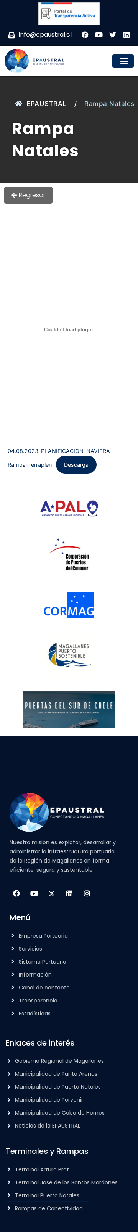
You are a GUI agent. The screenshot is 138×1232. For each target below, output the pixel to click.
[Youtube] (34, 893)
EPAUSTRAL (46, 104)
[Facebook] (16, 893)
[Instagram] (87, 893)
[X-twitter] (52, 893)
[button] (123, 61)
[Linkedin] (69, 893)
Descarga (76, 464)
